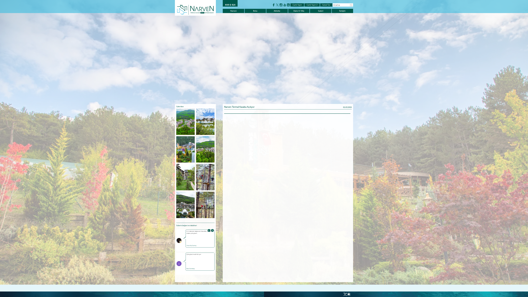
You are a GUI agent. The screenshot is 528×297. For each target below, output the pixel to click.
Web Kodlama (347, 294)
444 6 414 (230, 5)
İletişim (342, 11)
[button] (212, 230)
